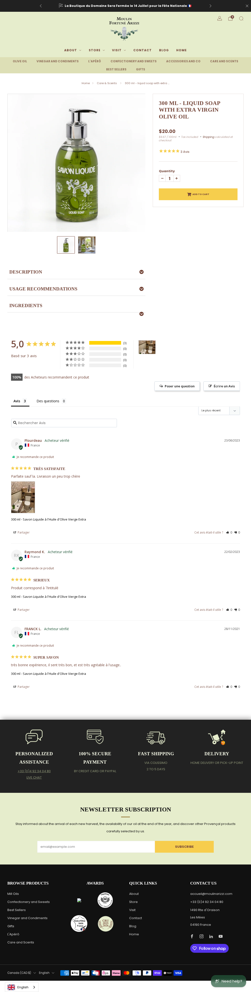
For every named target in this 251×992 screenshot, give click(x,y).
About (70, 50)
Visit (117, 50)
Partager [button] (23, 532)
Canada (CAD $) (19, 973)
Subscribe (184, 846)
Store (94, 50)
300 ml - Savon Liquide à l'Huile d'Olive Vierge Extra (48, 519)
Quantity (167, 171)
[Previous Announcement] (41, 6)
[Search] (241, 18)
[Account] (219, 18)
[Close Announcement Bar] (247, 6)
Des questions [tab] (48, 401)
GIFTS (140, 69)
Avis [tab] (16, 401)
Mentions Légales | (143, 983)
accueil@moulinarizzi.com (211, 893)
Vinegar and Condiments (27, 918)
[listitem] (125, 6)
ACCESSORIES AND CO (183, 61)
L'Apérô (13, 934)
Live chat (34, 777)
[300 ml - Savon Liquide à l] (147, 347)
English (44, 973)
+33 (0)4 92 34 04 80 (34, 771)
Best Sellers (16, 910)
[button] (229, 532)
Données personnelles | (174, 983)
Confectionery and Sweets (28, 902)
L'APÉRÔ (94, 61)
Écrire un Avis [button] (224, 386)
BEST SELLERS (116, 69)
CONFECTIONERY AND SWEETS (134, 61)
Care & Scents (107, 83)
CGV (194, 983)
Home (181, 50)
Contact (142, 50)
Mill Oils (13, 893)
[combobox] (21, 987)
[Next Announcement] (210, 6)
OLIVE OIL (20, 61)
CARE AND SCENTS (224, 61)
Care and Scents (20, 942)
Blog (164, 50)
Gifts (10, 926)
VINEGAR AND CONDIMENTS (58, 61)
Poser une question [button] (180, 386)
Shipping (208, 137)
